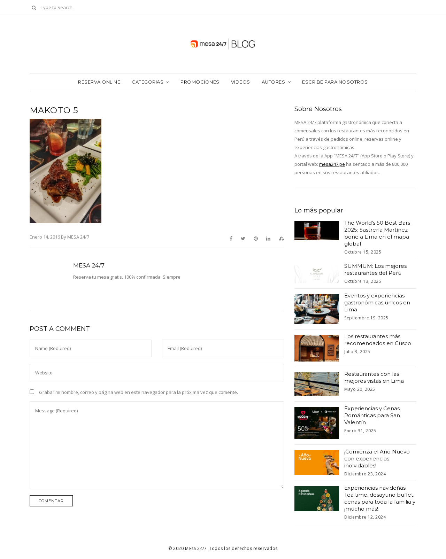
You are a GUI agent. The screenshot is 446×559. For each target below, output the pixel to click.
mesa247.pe (332, 164)
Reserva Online (99, 82)
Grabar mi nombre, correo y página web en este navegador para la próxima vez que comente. (138, 392)
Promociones (200, 82)
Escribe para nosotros (335, 82)
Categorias (147, 82)
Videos (240, 82)
